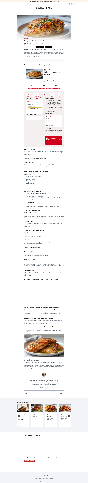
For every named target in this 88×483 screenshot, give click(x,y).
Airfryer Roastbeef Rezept (29, 394)
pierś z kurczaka (40, 217)
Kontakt (36, 478)
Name (25, 454)
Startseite (15, 3)
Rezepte (46, 478)
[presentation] (23, 408)
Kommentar (26, 441)
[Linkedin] (73, 4)
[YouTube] (75, 4)
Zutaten (28, 96)
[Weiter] (69, 416)
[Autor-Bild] (25, 44)
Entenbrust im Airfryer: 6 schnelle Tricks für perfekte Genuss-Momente (23, 418)
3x (40, 98)
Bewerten (47, 140)
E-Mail (39, 454)
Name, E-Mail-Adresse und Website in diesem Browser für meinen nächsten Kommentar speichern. (41, 457)
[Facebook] (69, 4)
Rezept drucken (49, 47)
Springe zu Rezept (40, 47)
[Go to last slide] (19, 416)
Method (44, 96)
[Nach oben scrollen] (85, 481)
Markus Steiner (29, 43)
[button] (41, 101)
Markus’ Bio (60, 3)
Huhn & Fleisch (27, 38)
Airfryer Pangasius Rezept (59, 394)
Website (53, 454)
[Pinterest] (71, 4)
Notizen (60, 96)
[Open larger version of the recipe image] (34, 74)
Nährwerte (52, 96)
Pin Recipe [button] (55, 80)
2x (38, 98)
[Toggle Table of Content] (62, 60)
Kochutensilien (36, 96)
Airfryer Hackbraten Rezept (35, 416)
